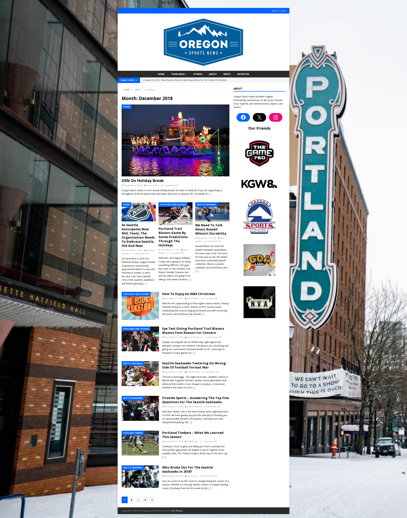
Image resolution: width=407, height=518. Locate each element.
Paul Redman (193, 371)
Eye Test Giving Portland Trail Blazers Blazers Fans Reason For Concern (193, 330)
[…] (209, 193)
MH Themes (177, 510)
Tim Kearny (192, 476)
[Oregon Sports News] (203, 68)
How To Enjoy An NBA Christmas (188, 294)
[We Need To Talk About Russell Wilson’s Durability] (212, 212)
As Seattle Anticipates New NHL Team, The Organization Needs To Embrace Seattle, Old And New (138, 235)
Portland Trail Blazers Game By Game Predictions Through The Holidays (173, 236)
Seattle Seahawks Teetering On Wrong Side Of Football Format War (194, 365)
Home (161, 74)
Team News (178, 74)
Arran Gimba (153, 185)
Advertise (243, 74)
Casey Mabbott (194, 406)
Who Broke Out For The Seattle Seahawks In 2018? (187, 469)
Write (227, 74)
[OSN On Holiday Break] (175, 140)
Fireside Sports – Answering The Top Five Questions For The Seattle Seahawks (195, 400)
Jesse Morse (193, 298)
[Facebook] (243, 117)
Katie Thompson (195, 337)
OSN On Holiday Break (143, 180)
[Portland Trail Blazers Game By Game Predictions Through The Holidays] (176, 213)
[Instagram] (275, 117)
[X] (259, 117)
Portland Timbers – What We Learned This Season (193, 435)
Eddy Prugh (192, 441)
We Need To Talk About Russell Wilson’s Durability (210, 229)
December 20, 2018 (174, 476)
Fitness (197, 74)
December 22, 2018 (133, 185)
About (213, 74)
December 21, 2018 (133, 250)
